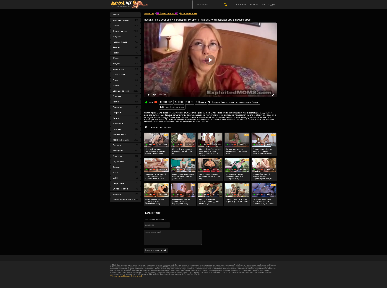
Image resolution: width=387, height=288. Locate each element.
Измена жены (125, 134)
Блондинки (125, 150)
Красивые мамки (125, 140)
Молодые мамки (125, 20)
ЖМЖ (125, 172)
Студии (271, 4)
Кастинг (125, 167)
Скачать (202, 102)
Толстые (125, 129)
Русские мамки (125, 42)
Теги (263, 4)
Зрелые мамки (125, 31)
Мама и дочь (125, 74)
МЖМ (125, 178)
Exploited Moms (177, 107)
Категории (241, 4)
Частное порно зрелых (125, 199)
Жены (125, 58)
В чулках (125, 96)
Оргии (125, 118)
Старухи (125, 112)
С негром (215, 102)
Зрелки (255, 102)
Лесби (125, 101)
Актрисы (253, 4)
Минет (125, 85)
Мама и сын (125, 69)
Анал (125, 80)
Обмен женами (125, 189)
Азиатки (125, 47)
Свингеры (125, 107)
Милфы (125, 25)
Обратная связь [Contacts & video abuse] (126, 276)
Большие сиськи (125, 91)
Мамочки (125, 194)
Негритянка (125, 183)
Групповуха (125, 161)
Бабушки (125, 36)
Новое (116, 14)
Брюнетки (125, 156)
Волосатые (125, 123)
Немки (125, 53)
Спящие (125, 145)
